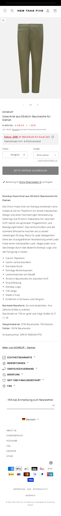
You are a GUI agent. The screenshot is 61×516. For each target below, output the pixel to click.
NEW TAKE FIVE (17, 502)
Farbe (5, 148)
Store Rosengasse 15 (30, 182)
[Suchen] (12, 10)
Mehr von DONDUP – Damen (18, 347)
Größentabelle (48, 161)
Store (10, 456)
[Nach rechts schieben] (37, 104)
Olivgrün (15, 154)
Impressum (19, 489)
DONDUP (8, 111)
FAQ (9, 446)
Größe (36, 148)
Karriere (11, 451)
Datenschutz (40, 489)
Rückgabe (12, 440)
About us (11, 430)
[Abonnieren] (50, 405)
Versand (15, 129)
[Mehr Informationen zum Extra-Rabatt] (52, 137)
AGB (29, 489)
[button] (55, 10)
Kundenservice (15, 435)
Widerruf (31, 495)
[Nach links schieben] (23, 104)
